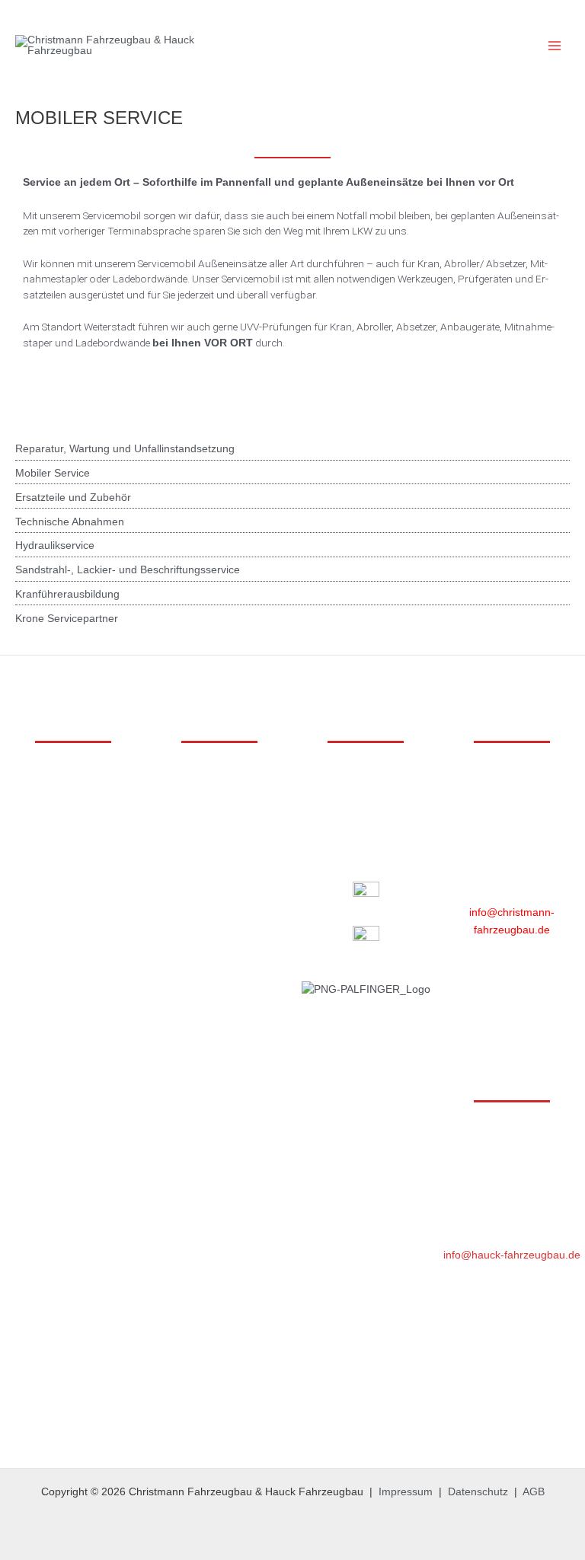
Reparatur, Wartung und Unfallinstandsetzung (125, 449)
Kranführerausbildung (67, 594)
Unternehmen (366, 780)
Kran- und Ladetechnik (73, 797)
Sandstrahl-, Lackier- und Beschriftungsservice (127, 570)
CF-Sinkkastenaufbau (73, 883)
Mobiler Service (52, 473)
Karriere (366, 815)
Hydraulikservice (54, 545)
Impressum (406, 1492)
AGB (534, 1492)
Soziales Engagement (365, 831)
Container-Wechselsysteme (73, 815)
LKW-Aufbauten (73, 780)
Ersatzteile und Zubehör (73, 497)
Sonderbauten (73, 866)
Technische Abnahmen (69, 522)
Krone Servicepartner (66, 618)
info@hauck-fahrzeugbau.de (511, 1255)
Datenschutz (478, 1492)
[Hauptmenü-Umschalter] (555, 46)
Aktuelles (366, 797)
